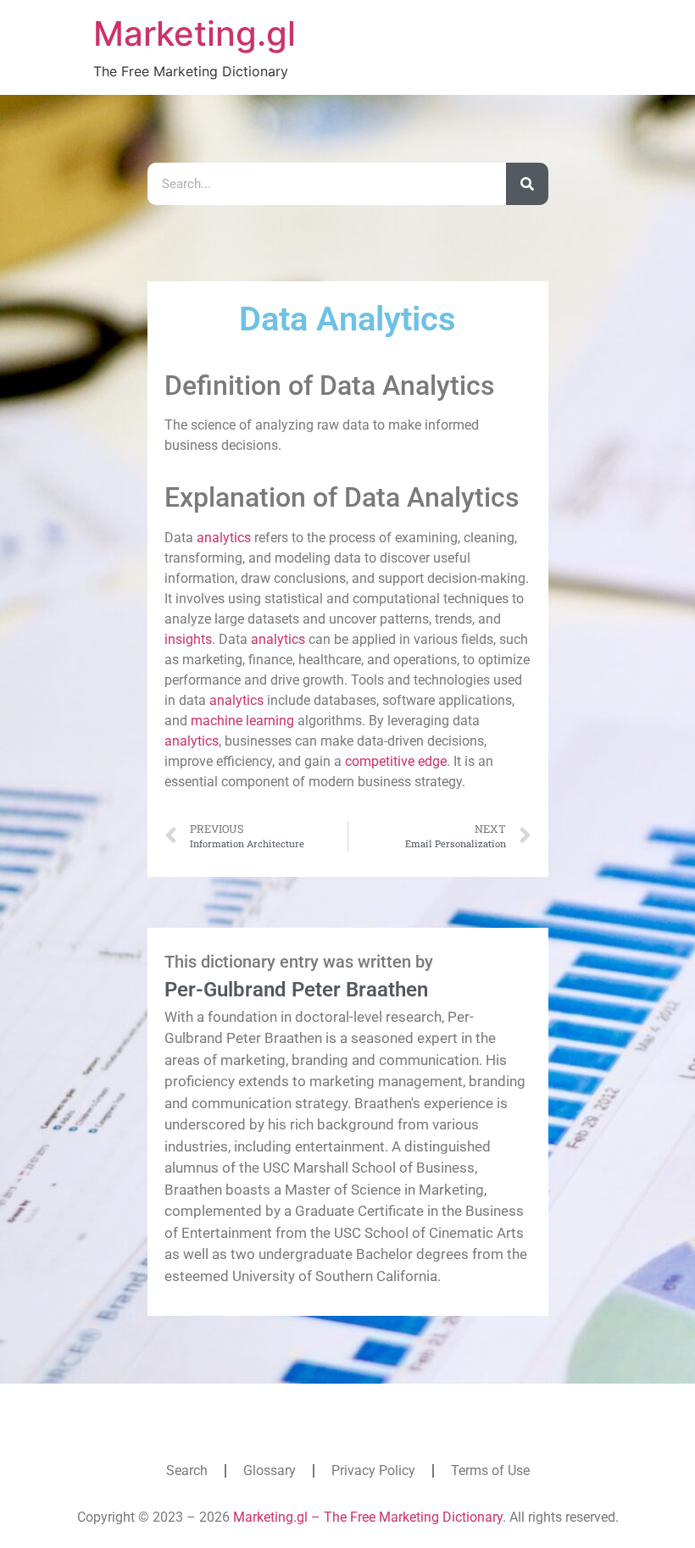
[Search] (527, 184)
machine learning (242, 721)
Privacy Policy (373, 1470)
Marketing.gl (194, 33)
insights (188, 639)
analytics (224, 538)
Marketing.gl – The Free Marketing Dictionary (368, 1517)
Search (187, 1470)
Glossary (269, 1470)
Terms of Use (490, 1470)
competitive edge (396, 761)
